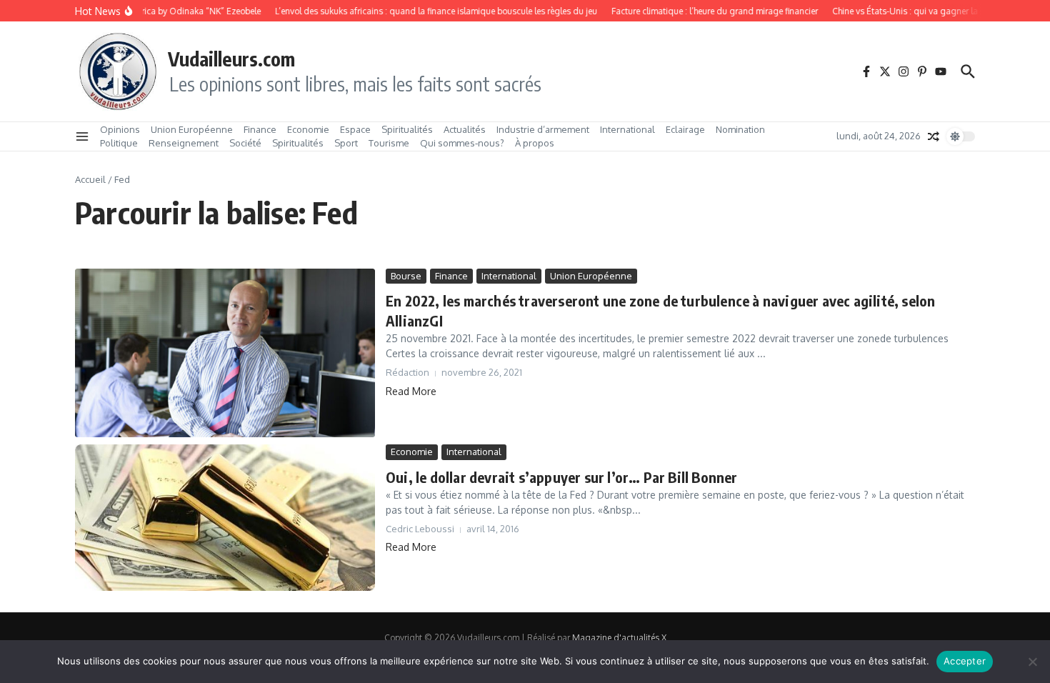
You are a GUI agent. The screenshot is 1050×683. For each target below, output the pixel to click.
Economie (308, 129)
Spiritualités (407, 129)
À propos (534, 143)
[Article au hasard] (933, 136)
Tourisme (389, 143)
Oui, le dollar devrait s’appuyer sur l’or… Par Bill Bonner (562, 477)
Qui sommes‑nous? (462, 143)
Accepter (965, 661)
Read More (411, 391)
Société (245, 143)
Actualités (465, 129)
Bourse (406, 275)
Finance (260, 129)
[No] (1032, 661)
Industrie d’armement (542, 129)
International (627, 129)
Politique (119, 143)
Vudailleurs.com (231, 58)
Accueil (90, 179)
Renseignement (184, 143)
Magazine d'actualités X (619, 637)
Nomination (740, 129)
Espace (355, 129)
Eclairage (685, 129)
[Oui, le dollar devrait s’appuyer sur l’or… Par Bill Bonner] (225, 517)
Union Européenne (192, 129)
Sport (346, 143)
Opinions (120, 129)
